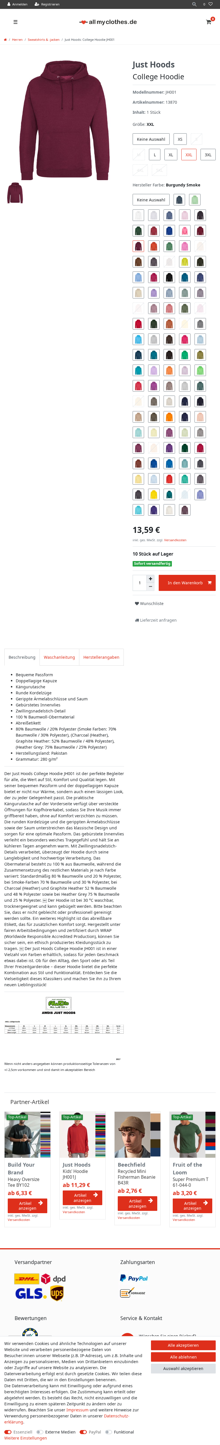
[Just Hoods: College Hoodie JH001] (64, 1027)
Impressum (77, 1410)
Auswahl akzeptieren (183, 1368)
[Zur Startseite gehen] (5, 39)
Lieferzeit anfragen (158, 620)
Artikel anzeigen (27, 1206)
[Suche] (194, 4)
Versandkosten (174, 540)
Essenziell (22, 1432)
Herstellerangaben (101, 657)
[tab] (22, 657)
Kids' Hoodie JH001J (75, 1174)
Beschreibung (22, 657)
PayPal (95, 1432)
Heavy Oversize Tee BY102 (24, 1182)
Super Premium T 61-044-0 (191, 1182)
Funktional (124, 1432)
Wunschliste (151, 603)
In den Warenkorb (185, 582)
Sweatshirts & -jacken (44, 39)
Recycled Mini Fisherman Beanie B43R (137, 1177)
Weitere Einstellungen (25, 1438)
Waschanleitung (59, 657)
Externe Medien (60, 1432)
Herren (17, 39)
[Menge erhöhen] (150, 579)
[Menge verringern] (150, 587)
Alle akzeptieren (183, 1345)
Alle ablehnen (183, 1357)
